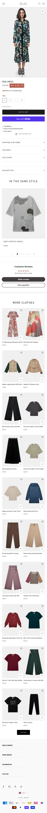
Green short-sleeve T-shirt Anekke (34, 469)
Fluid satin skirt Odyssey (31, 342)
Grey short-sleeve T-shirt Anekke (33, 427)
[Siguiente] (34, 254)
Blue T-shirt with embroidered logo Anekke (33, 638)
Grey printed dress (13, 241)
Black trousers (28, 722)
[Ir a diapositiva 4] (23, 254)
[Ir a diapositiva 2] (19, 254)
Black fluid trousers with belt (11, 427)
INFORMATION (7, 764)
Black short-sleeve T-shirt (10, 722)
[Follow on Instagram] (9, 786)
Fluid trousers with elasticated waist (33, 553)
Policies (5, 774)
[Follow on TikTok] (21, 786)
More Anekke (7, 755)
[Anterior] (12, 254)
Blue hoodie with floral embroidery (30, 511)
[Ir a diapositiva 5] (25, 254)
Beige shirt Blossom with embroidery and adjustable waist (34, 384)
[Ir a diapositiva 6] (27, 254)
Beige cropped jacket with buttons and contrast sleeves (12, 384)
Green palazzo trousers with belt (33, 680)
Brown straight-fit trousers (10, 553)
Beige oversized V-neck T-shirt (11, 511)
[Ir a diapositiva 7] (29, 254)
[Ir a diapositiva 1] (17, 254)
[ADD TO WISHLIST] (21, 310)
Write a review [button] (23, 279)
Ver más (23, 732)
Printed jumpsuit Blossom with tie (12, 342)
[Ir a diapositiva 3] (21, 254)
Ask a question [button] (23, 285)
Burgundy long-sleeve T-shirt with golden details (12, 638)
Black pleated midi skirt (9, 469)
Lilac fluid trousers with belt (10, 596)
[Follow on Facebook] (3, 786)
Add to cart (23, 112)
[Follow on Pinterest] (15, 786)
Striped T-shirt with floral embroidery (31, 596)
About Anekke (7, 745)
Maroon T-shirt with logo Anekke (12, 680)
